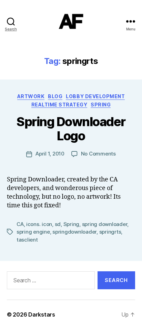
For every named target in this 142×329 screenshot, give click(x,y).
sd (58, 224)
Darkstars (41, 314)
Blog (55, 96)
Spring (101, 104)
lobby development (95, 96)
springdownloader (74, 231)
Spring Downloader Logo (71, 128)
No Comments (98, 153)
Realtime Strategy (59, 104)
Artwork (31, 96)
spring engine (33, 231)
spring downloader (105, 224)
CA (20, 224)
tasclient (27, 239)
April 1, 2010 (50, 153)
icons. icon (39, 224)
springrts (110, 231)
